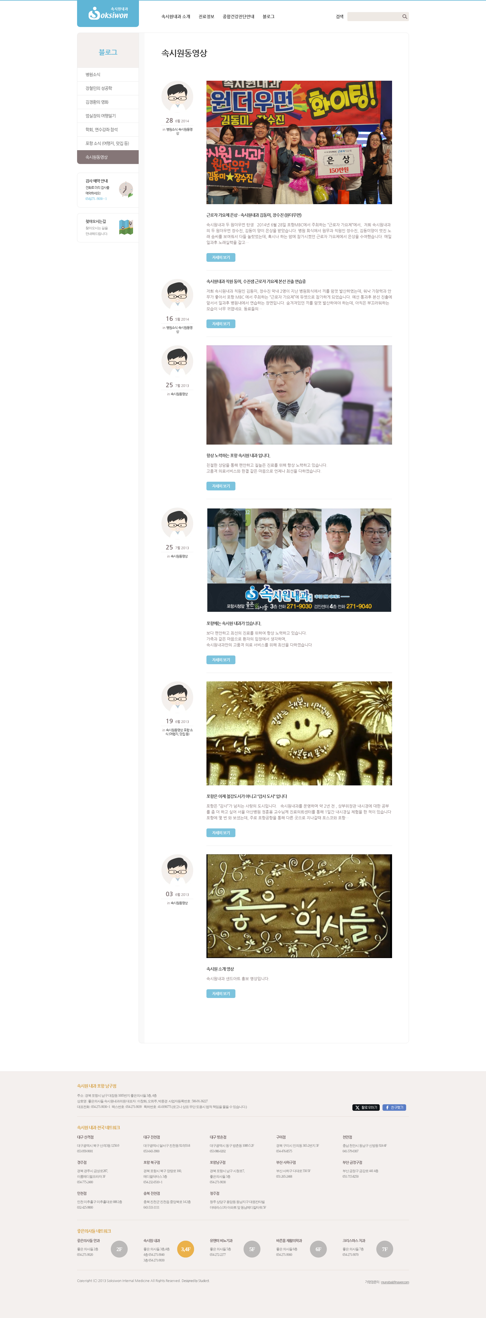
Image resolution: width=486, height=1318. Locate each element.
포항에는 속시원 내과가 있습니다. (233, 623)
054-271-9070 (350, 1255)
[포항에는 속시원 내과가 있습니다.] (299, 510)
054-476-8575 (284, 1151)
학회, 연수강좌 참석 (102, 129)
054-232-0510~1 (152, 1182)
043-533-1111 (151, 1207)
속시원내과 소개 (175, 16)
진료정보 (206, 16)
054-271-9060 (284, 1255)
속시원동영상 (96, 157)
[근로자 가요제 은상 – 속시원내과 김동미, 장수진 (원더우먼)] (299, 83)
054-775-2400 (85, 1182)
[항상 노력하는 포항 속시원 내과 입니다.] (299, 347)
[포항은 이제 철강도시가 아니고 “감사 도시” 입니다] (299, 683)
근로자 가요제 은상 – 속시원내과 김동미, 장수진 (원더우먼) (253, 215)
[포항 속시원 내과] (108, 2)
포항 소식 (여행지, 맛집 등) (107, 143)
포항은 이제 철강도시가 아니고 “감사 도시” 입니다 (246, 796)
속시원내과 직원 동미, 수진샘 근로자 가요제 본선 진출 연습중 (256, 281)
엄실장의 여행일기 (101, 115)
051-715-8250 (350, 1177)
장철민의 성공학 (99, 88)
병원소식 (93, 74)
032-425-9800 (85, 1207)
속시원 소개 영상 (220, 968)
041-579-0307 (350, 1151)
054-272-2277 (218, 1255)
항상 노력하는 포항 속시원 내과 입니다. (238, 455)
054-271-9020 (85, 1255)
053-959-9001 (85, 1151)
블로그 (268, 16)
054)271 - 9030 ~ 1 (96, 199)
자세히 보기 (221, 257)
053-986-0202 (218, 1151)
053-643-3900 (151, 1151)
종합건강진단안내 (238, 16)
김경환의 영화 (97, 102)
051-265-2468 (284, 1177)
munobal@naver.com (395, 1282)
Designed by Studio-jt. (196, 1281)
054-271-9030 (99, 1107)
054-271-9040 (156, 1255)
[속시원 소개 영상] (299, 856)
